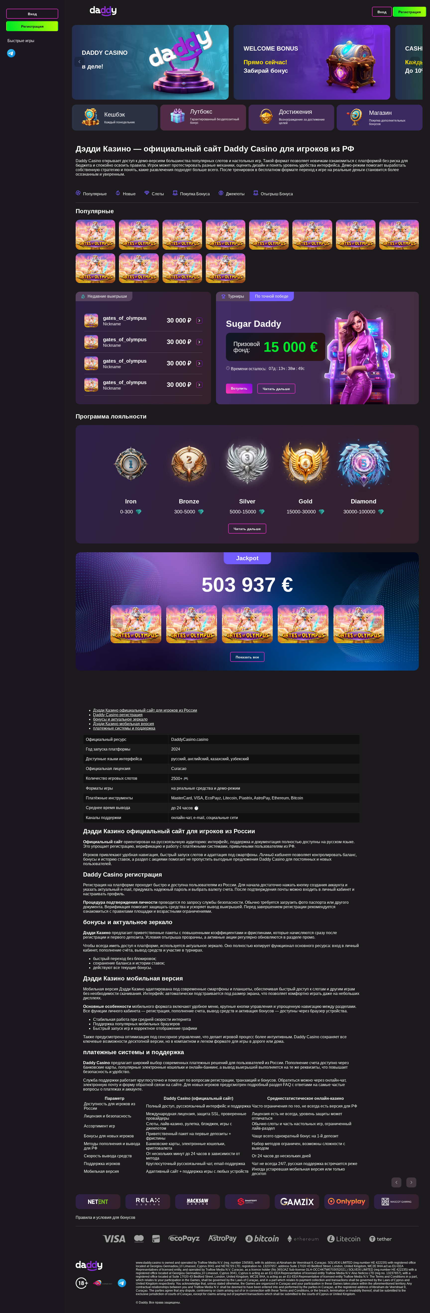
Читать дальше (276, 389)
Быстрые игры (20, 41)
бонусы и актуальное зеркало (120, 719)
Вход (32, 14)
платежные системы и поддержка (124, 728)
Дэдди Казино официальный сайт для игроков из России (145, 710)
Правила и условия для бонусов (105, 1217)
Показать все (247, 657)
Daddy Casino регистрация (118, 715)
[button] (79, 62)
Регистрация (32, 26)
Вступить (239, 388)
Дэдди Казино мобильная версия (123, 724)
